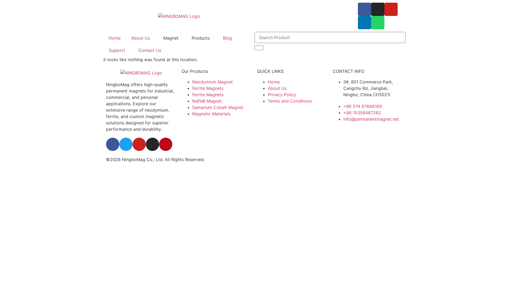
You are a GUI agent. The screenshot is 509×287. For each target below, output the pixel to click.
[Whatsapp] (377, 22)
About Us (140, 38)
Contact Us (149, 50)
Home (115, 38)
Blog (227, 38)
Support (117, 50)
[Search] (259, 47)
